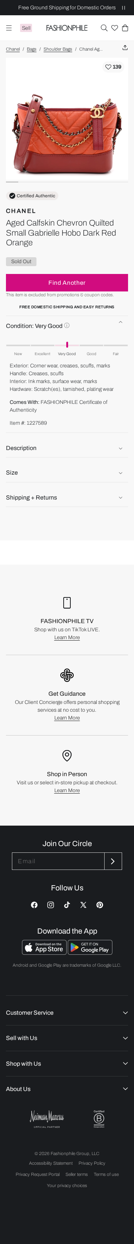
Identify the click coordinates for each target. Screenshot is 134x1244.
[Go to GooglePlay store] (90, 953)
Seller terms (77, 1174)
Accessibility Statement (51, 1163)
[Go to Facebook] (34, 905)
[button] (104, 28)
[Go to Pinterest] (100, 905)
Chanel (13, 49)
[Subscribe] (112, 861)
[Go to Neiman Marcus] (47, 1119)
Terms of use (106, 1174)
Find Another (67, 283)
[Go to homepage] (67, 28)
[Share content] (125, 47)
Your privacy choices (67, 1185)
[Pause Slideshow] (123, 7)
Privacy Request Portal (38, 1174)
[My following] (114, 28)
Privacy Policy (92, 1163)
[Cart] (125, 28)
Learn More (67, 637)
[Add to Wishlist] (113, 67)
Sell (26, 28)
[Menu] (8, 27)
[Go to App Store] (45, 953)
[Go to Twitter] (83, 905)
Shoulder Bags (58, 49)
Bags (31, 49)
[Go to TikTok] (67, 905)
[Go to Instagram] (50, 905)
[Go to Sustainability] (99, 1119)
